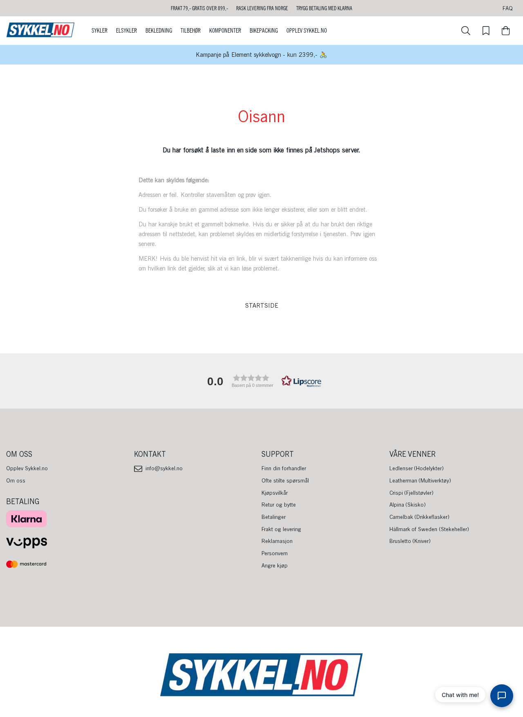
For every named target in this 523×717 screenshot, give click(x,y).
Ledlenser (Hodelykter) (416, 468)
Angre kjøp (275, 565)
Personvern (275, 553)
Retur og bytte (279, 504)
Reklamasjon (277, 541)
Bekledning (158, 30)
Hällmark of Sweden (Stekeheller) (429, 529)
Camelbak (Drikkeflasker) (419, 517)
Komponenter (225, 30)
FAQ (508, 8)
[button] (261, 381)
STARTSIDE (261, 305)
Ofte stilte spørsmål (285, 480)
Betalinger (274, 517)
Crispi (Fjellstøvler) (411, 492)
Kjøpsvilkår (275, 492)
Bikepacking (264, 30)
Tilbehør (191, 30)
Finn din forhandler (284, 468)
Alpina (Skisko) (407, 504)
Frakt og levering (281, 529)
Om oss (15, 480)
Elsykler (126, 30)
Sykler (99, 30)
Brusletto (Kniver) (410, 541)
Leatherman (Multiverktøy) (420, 480)
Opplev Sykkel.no (306, 30)
